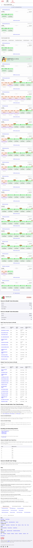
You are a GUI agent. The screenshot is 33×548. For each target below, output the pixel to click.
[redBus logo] (2, 1)
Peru (27, 533)
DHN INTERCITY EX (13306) (5, 330)
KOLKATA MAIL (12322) (4, 334)
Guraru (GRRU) (4, 433)
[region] (16, 15)
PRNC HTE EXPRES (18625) (5, 356)
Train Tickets (7, 519)
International (3, 535)
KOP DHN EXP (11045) (4, 372)
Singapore (8, 533)
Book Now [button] (29, 297)
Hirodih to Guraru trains (8, 297)
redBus (2, 530)
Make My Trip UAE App (16, 530)
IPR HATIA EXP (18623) (4, 354)
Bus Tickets (2, 519)
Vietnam (16, 533)
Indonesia (4, 533)
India (1, 533)
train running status (6, 413)
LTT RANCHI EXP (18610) (4, 391)
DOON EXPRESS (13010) (4, 344)
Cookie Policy (15, 527)
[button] (4, 16)
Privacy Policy (10, 527)
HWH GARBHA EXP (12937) (5, 380)
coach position (12, 413)
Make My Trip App (9, 530)
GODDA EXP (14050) (4, 384)
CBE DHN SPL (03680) (4, 401)
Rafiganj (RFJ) (4, 432)
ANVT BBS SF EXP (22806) (5, 399)
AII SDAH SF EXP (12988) (4, 342)
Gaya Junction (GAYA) (5, 431)
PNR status (18, 413)
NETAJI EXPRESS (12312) (4, 332)
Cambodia (20, 533)
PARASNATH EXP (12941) (4, 382)
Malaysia (12, 533)
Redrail (5, 530)
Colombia (24, 533)
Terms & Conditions (4, 527)
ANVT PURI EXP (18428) (4, 389)
